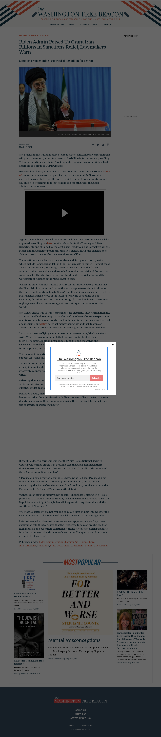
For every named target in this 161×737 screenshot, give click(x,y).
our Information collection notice (85, 386)
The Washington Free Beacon (79, 359)
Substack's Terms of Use (87, 384)
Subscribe (96, 378)
